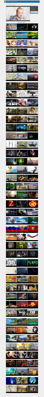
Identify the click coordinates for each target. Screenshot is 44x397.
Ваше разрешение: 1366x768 (34, 6)
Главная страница (9, 2)
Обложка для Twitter (33, 8)
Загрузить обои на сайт (8, 394)
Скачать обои (32, 11)
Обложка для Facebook (33, 7)
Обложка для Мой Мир (33, 9)
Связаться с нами (36, 394)
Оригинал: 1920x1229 (33, 10)
